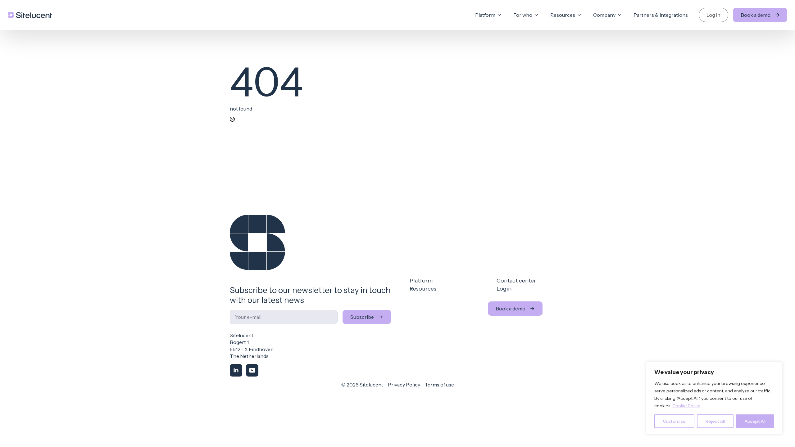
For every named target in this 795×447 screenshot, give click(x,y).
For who (522, 15)
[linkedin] (236, 370)
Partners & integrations (661, 15)
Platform (485, 15)
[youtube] (252, 370)
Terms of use (439, 385)
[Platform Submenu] (501, 15)
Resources (562, 15)
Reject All (715, 421)
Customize (674, 421)
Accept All (755, 421)
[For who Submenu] (538, 15)
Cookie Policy (686, 406)
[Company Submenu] (621, 15)
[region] (714, 398)
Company (604, 15)
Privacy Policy (404, 385)
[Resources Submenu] (581, 15)
